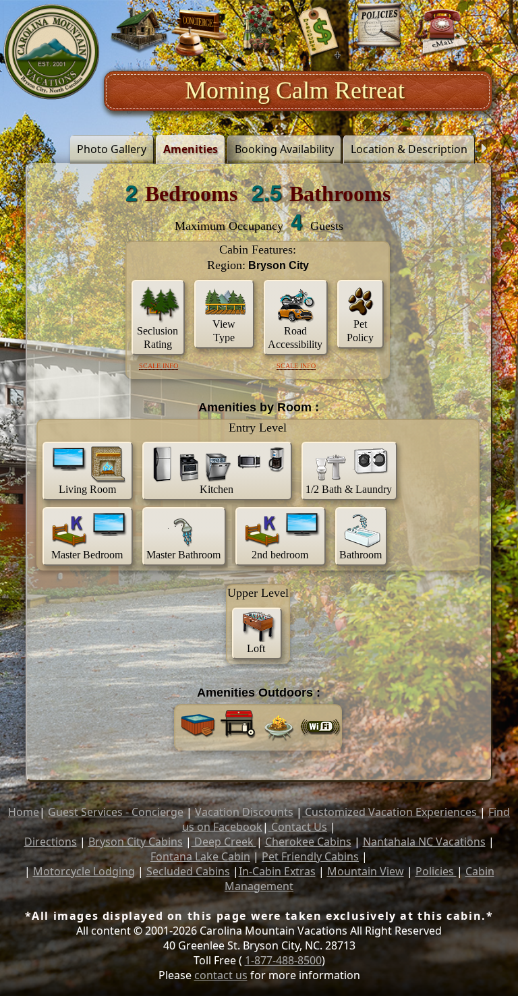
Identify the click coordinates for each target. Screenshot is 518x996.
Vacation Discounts (244, 811)
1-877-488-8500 (283, 960)
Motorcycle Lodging (84, 871)
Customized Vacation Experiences (391, 811)
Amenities (190, 149)
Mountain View (365, 871)
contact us (221, 975)
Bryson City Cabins (135, 841)
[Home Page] (52, 52)
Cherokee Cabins (308, 841)
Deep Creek (224, 841)
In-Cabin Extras (277, 871)
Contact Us (297, 826)
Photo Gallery (111, 149)
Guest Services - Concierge (115, 811)
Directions (50, 841)
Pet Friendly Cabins (310, 856)
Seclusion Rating (157, 337)
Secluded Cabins (188, 871)
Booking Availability (284, 149)
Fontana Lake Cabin (200, 856)
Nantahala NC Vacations (424, 841)
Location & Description (409, 149)
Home (23, 811)
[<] (34, 149)
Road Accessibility (295, 337)
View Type (223, 330)
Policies (436, 871)
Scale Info (158, 366)
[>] (483, 149)
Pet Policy (360, 330)
